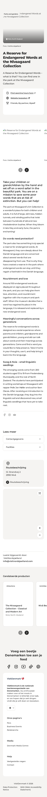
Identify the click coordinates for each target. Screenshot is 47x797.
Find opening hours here (22, 93)
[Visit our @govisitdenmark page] (31, 666)
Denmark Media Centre (17, 746)
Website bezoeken (19, 98)
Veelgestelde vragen (16, 761)
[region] (23, 514)
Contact (10, 765)
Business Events (14, 726)
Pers (9, 723)
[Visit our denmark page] (9, 666)
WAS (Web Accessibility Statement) (30, 788)
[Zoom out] (40, 535)
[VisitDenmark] (15, 678)
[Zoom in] (40, 528)
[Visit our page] (16, 666)
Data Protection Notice (10, 788)
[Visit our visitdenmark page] (23, 666)
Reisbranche (12, 730)
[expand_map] (39, 493)
